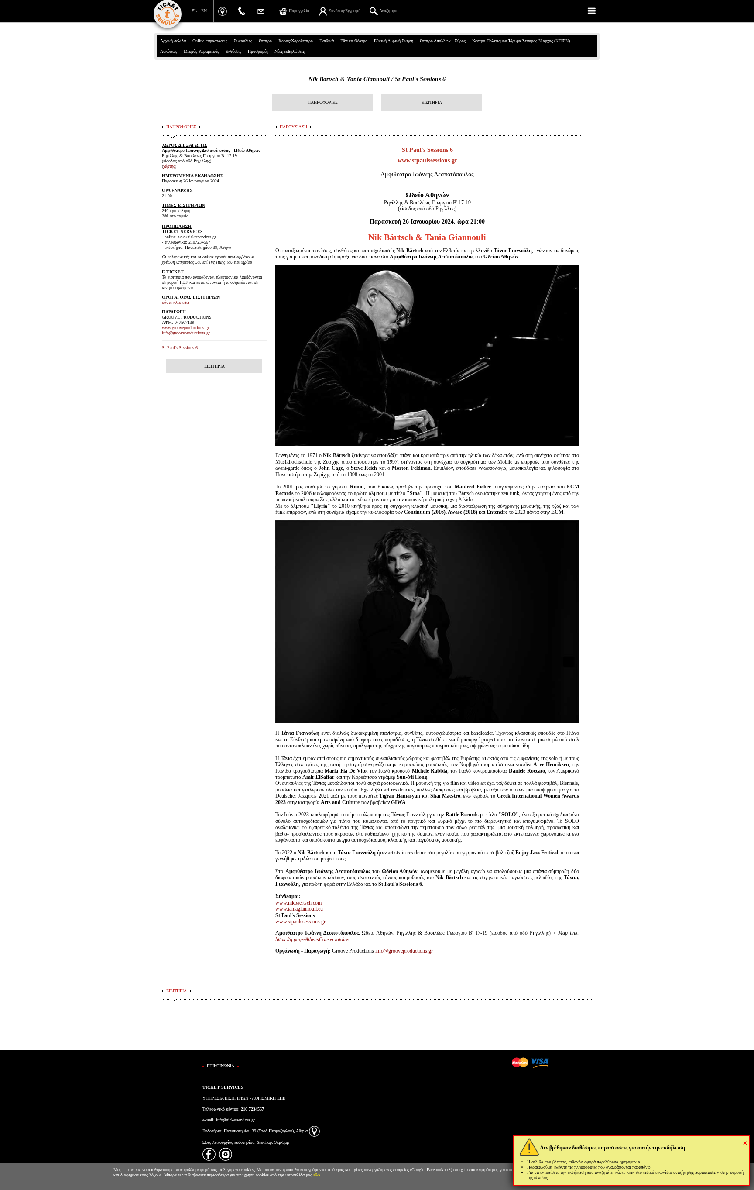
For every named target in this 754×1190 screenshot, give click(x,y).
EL (194, 10)
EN (204, 10)
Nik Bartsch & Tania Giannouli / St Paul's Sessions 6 (377, 79)
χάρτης (169, 166)
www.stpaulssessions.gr (427, 160)
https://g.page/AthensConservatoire (312, 939)
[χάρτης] (314, 1130)
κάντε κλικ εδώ (175, 302)
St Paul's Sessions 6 (180, 347)
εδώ (316, 1175)
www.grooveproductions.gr (185, 327)
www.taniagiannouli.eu (299, 909)
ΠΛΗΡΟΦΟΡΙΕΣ (323, 102)
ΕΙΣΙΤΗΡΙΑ (432, 102)
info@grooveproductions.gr (404, 951)
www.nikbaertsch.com (298, 903)
